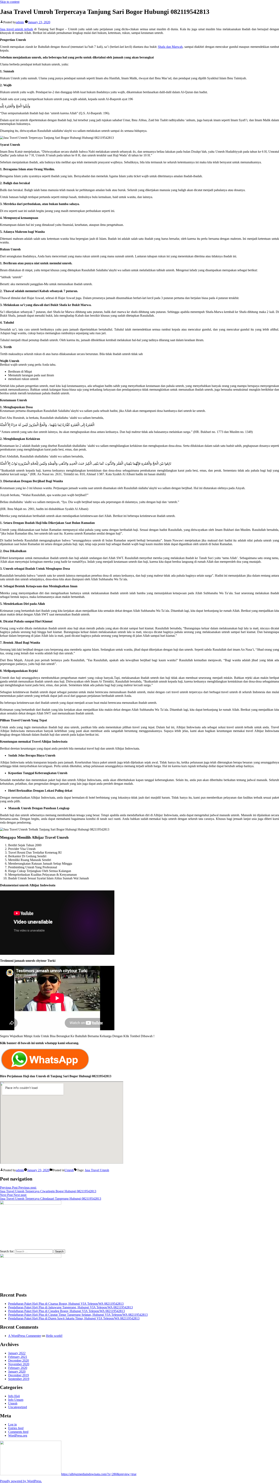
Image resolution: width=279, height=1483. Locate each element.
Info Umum (15, 1399)
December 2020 (18, 1360)
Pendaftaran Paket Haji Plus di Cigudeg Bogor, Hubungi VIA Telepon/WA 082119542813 (66, 1311)
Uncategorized (17, 1407)
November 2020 (18, 1364)
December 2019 (18, 1375)
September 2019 (18, 1379)
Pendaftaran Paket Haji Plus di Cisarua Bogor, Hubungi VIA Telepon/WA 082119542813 (66, 1303)
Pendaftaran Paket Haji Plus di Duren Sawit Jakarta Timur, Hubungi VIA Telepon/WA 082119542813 (74, 1318)
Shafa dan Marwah (170, 46)
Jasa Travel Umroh (97, 1170)
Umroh (69, 1170)
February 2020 (17, 1368)
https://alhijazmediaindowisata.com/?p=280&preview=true (98, 1474)
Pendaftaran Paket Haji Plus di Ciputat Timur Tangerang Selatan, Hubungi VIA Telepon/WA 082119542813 (78, 1314)
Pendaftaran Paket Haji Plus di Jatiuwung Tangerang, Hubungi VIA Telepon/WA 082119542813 (70, 1307)
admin (20, 22)
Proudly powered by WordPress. (21, 1481)
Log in (12, 1424)
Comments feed (18, 1432)
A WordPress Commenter (24, 1335)
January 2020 (17, 1371)
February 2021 (17, 1357)
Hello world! (54, 1335)
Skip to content (9, 1)
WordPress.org (17, 1435)
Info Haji (14, 1396)
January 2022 (17, 1353)
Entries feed (15, 1428)
